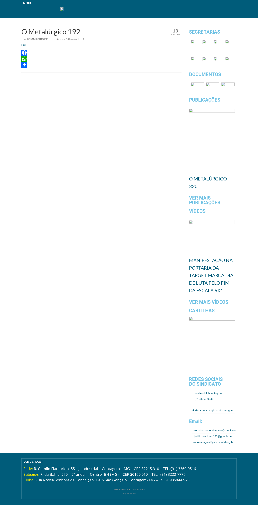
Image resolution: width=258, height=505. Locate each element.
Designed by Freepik (129, 493)
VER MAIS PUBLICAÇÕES (204, 200)
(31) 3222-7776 (172, 474)
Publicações (71, 39)
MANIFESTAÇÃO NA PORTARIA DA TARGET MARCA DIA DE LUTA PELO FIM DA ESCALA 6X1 (211, 275)
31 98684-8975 (177, 480)
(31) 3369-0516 (183, 468)
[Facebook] (101, 53)
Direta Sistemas (138, 489)
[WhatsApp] (101, 59)
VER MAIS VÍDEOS (208, 302)
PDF (24, 44)
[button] (26, 11)
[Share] (101, 65)
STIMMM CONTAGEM (37, 39)
